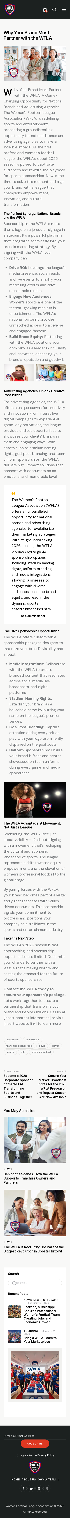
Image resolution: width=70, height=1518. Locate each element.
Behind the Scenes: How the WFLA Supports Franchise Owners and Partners (31, 1178)
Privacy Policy (46, 1455)
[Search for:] (35, 1282)
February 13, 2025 (38, 1302)
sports (10, 1052)
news (42, 1045)
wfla (23, 1052)
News (8, 1169)
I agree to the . (37, 1455)
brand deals (32, 1039)
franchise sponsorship (19, 1045)
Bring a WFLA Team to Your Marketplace (40, 1339)
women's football (41, 1052)
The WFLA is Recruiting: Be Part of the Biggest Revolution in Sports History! (34, 1249)
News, (28, 1299)
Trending (31, 1330)
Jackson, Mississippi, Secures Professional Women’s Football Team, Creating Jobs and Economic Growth (42, 1314)
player (55, 1045)
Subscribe (35, 1443)
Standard (50, 1299)
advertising (12, 1039)
